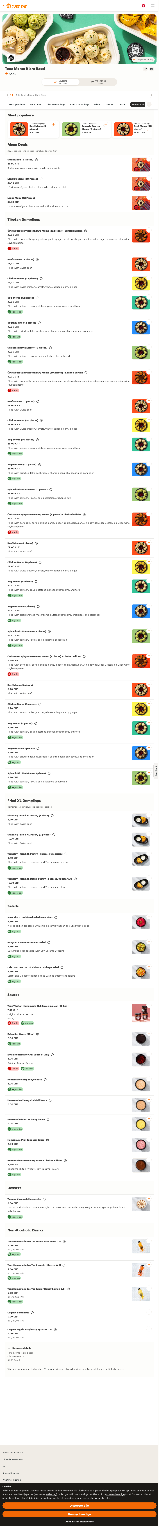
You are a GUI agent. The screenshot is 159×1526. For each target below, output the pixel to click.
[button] (14, 5)
